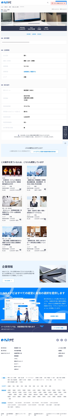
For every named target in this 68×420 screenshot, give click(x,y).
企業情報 (34, 34)
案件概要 (28, 34)
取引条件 (39, 34)
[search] (47, 2)
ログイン (52, 2)
